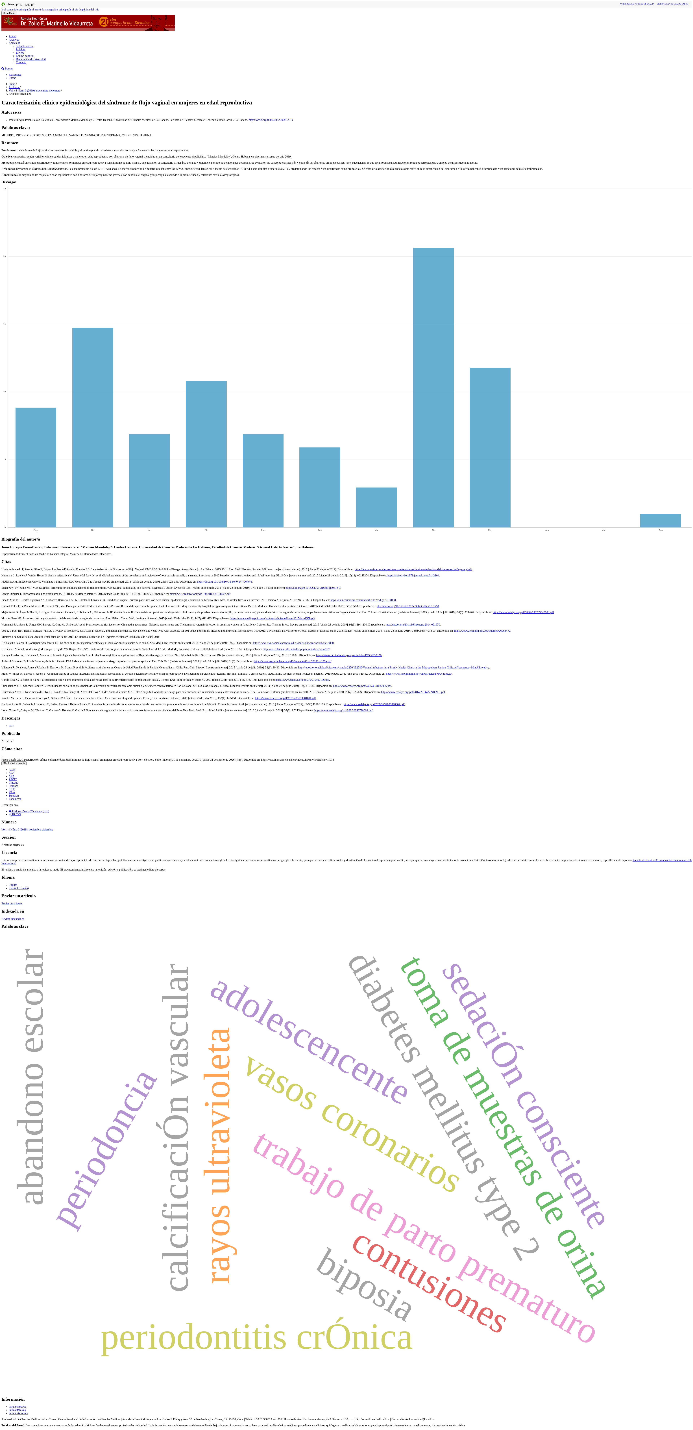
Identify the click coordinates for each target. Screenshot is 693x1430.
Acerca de (14, 42)
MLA (12, 792)
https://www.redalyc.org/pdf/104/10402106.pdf (302, 679)
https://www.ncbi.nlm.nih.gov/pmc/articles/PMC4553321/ (349, 655)
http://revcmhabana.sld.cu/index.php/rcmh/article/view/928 (296, 649)
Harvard (13, 785)
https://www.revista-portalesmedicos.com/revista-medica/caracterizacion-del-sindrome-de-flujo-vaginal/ (413, 569)
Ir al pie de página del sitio (84, 9)
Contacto (21, 62)
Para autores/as (17, 1409)
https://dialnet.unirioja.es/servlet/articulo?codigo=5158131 (363, 600)
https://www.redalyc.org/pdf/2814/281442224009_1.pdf (413, 692)
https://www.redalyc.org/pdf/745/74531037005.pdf (362, 685)
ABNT (13, 779)
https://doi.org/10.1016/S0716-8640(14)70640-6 (224, 581)
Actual (12, 36)
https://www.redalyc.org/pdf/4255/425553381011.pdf (285, 698)
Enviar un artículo (11, 903)
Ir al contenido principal (15, 9)
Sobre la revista (24, 46)
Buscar (8, 68)
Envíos (20, 52)
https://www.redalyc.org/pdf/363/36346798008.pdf (343, 710)
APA (11, 776)
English (13, 884)
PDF (11, 725)
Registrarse (15, 74)
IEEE (12, 789)
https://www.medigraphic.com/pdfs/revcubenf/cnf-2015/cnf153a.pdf (292, 661)
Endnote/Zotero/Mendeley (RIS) (30, 811)
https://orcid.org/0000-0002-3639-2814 (271, 119)
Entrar (12, 77)
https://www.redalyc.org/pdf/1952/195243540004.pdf (523, 612)
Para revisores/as (18, 1413)
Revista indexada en (12, 918)
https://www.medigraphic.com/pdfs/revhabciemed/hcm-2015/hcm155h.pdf (272, 618)
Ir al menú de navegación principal (49, 9)
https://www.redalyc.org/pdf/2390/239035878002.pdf (374, 704)
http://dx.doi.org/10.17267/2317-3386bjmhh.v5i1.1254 (408, 606)
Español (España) (19, 888)
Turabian (14, 795)
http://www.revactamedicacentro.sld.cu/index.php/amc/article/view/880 (293, 642)
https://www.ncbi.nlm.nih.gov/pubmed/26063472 (482, 630)
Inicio (12, 84)
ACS (11, 772)
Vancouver (15, 798)
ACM (12, 769)
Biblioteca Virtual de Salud (672, 4)
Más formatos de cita (14, 763)
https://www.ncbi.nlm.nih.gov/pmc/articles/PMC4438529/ (419, 673)
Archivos (14, 39)
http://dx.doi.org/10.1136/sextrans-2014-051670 (413, 624)
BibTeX (16, 814)
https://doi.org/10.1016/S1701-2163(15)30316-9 (313, 587)
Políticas (20, 49)
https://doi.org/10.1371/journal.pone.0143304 (413, 575)
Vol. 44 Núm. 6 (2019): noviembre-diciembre (35, 90)
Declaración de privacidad (31, 59)
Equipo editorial (25, 55)
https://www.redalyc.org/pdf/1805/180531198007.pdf (200, 593)
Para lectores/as (17, 1406)
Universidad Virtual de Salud (637, 4)
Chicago (13, 782)
